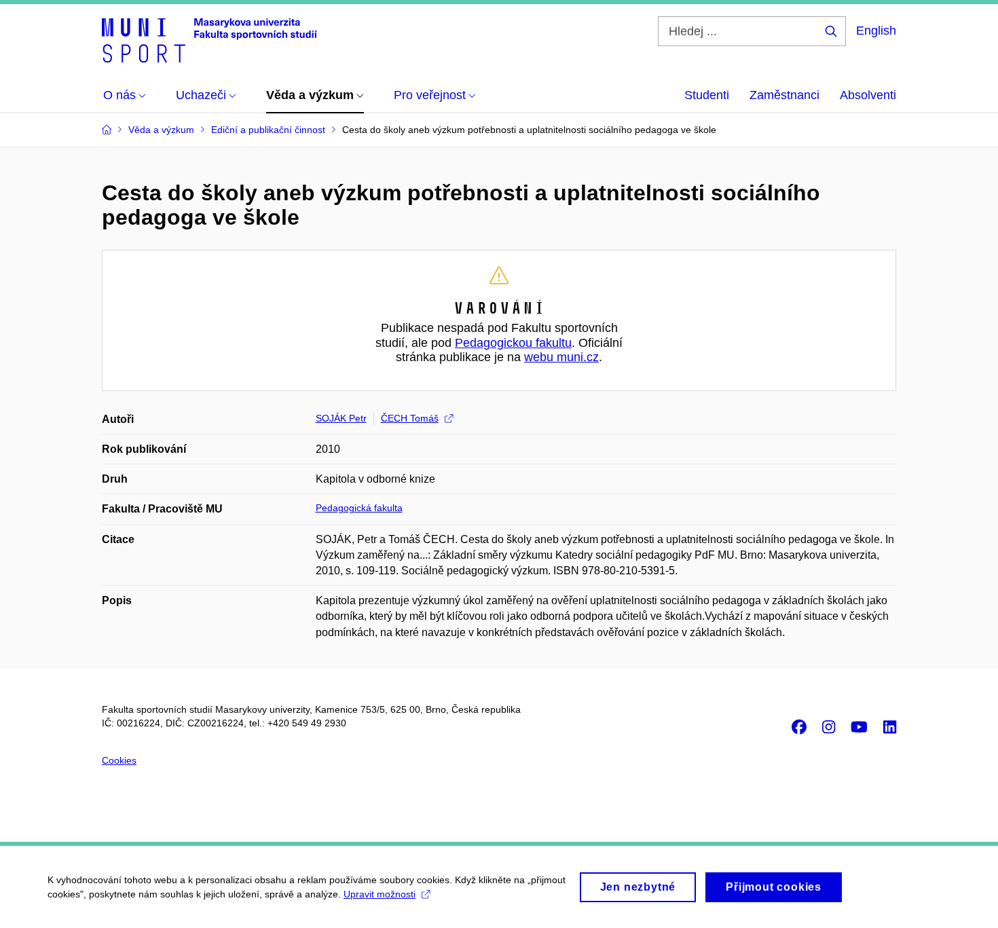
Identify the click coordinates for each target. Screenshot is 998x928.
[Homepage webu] (209, 39)
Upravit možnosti (379, 894)
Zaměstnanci (784, 95)
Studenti (706, 95)
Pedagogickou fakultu (513, 343)
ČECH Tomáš (410, 418)
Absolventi (868, 95)
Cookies (119, 760)
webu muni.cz (561, 357)
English (876, 30)
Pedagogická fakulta (359, 507)
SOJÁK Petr (341, 418)
